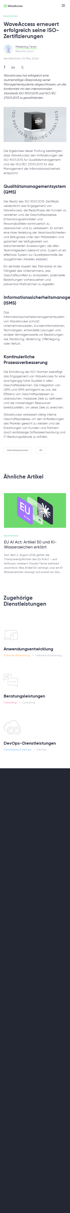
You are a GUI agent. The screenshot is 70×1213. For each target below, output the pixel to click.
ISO (40, 450)
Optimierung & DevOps (17, 749)
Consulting (10, 702)
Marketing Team (26, 46)
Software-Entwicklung (17, 655)
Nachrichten (11, 16)
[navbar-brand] (11, 5)
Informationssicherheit (17, 450)
